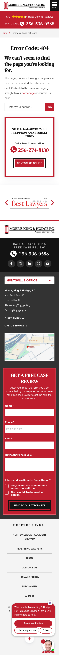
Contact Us (29, 567)
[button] (6, 203)
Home (4, 33)
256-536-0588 (40, 23)
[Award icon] (29, 203)
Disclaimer (29, 586)
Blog (29, 558)
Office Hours (15, 325)
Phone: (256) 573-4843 (17, 305)
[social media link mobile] (11, 263)
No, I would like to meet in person (27, 493)
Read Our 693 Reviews (40, 16)
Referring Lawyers (29, 548)
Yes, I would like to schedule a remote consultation (29, 486)
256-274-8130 (33, 149)
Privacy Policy (29, 577)
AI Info (29, 596)
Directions (13, 318)
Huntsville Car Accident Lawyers (29, 537)
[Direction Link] (29, 335)
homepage (28, 93)
